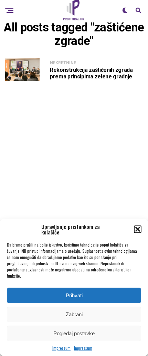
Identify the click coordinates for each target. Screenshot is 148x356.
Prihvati (74, 295)
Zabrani (74, 314)
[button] (137, 229)
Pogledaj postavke (74, 333)
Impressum (61, 348)
